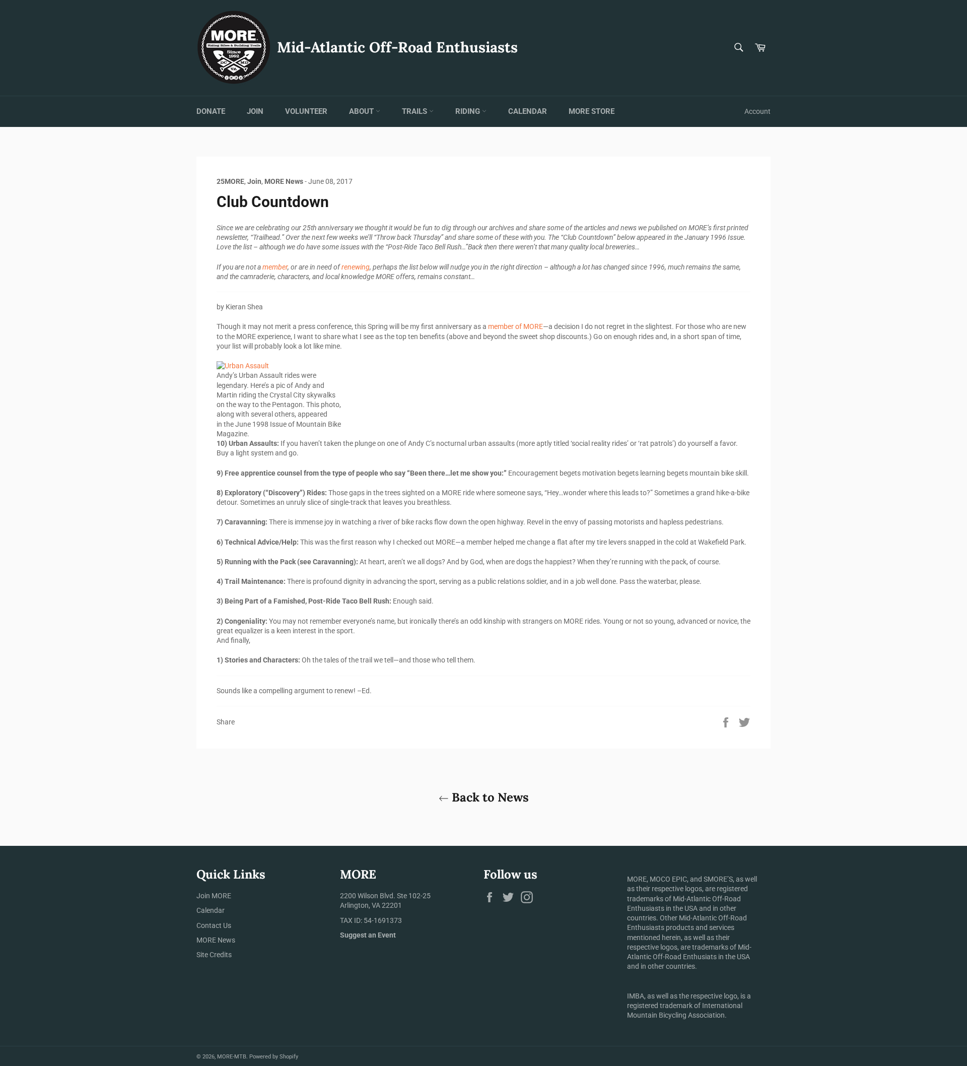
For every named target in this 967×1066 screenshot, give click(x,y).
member (275, 267)
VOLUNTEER (306, 111)
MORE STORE (591, 111)
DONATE (210, 111)
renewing (355, 267)
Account (757, 111)
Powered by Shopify (273, 1056)
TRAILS (415, 111)
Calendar (210, 910)
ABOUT (362, 111)
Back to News (489, 797)
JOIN (255, 111)
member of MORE (515, 326)
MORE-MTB (231, 1056)
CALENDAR (527, 111)
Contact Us (213, 925)
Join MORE (213, 896)
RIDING (468, 111)
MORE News (215, 940)
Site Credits (214, 955)
